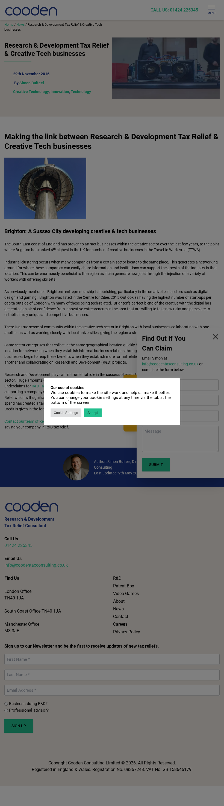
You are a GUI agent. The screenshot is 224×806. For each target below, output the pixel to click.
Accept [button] (92, 413)
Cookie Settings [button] (66, 413)
